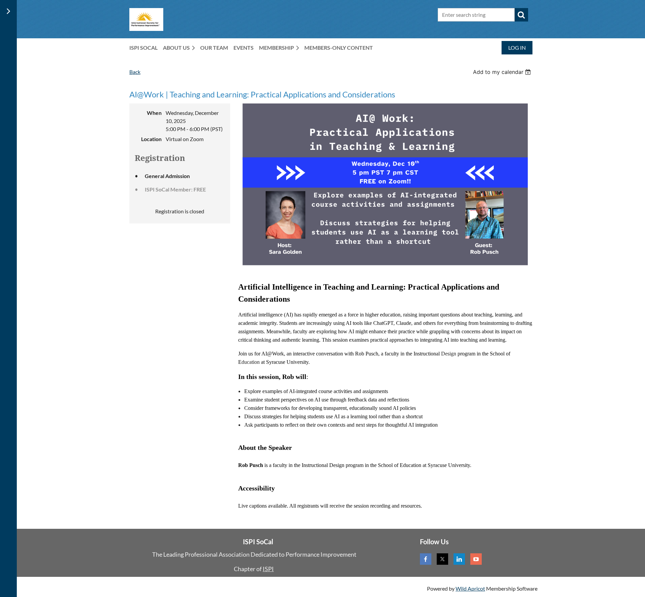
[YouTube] (476, 559)
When (154, 113)
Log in (517, 47)
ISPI (268, 568)
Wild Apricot (470, 588)
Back (134, 72)
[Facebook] (425, 559)
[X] (442, 559)
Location (151, 139)
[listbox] (502, 72)
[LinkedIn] (459, 559)
